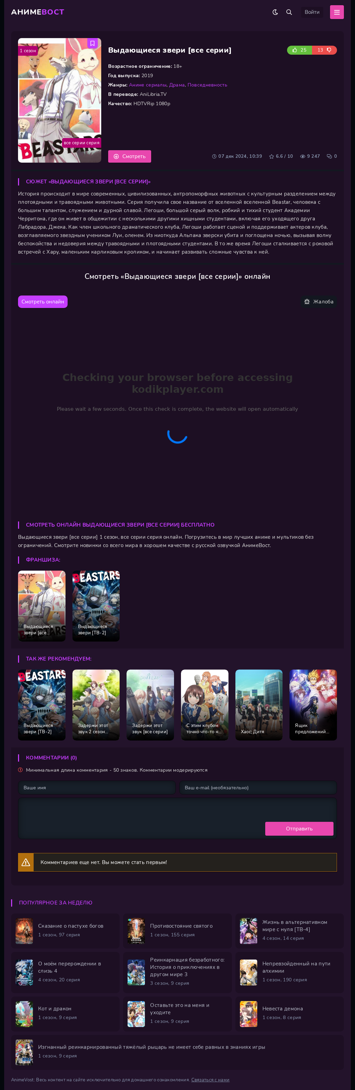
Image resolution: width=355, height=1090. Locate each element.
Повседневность (207, 85)
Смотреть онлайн (42, 301)
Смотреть (134, 156)
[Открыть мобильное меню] (337, 12)
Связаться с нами (210, 1080)
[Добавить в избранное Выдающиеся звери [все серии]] (92, 43)
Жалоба (323, 301)
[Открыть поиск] (289, 12)
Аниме (37, 12)
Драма (177, 85)
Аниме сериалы (147, 85)
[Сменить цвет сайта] (275, 12)
